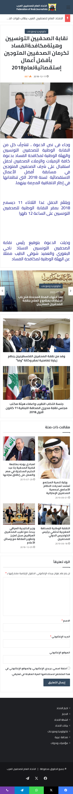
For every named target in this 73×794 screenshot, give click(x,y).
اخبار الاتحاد (62, 708)
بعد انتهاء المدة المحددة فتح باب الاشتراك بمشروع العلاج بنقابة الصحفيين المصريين (40, 300)
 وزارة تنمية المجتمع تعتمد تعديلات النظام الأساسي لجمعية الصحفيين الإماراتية (56, 487)
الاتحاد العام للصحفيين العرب (21, 769)
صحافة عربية (61, 737)
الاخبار (65, 714)
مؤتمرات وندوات (59, 743)
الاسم (66, 620)
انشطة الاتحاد (61, 720)
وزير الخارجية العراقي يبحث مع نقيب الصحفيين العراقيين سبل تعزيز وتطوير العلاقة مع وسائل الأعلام (19, 535)
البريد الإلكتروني (60, 636)
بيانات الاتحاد (61, 726)
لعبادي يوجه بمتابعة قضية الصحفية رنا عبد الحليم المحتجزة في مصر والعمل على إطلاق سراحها (19, 469)
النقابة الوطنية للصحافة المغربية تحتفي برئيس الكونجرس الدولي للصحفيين (55, 533)
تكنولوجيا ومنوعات (36, 31)
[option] (36, 291)
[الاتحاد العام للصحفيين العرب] (36, 7)
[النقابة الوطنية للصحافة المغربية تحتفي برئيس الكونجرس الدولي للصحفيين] (54, 514)
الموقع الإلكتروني (59, 652)
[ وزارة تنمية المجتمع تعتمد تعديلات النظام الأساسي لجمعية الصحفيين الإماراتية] (54, 457)
